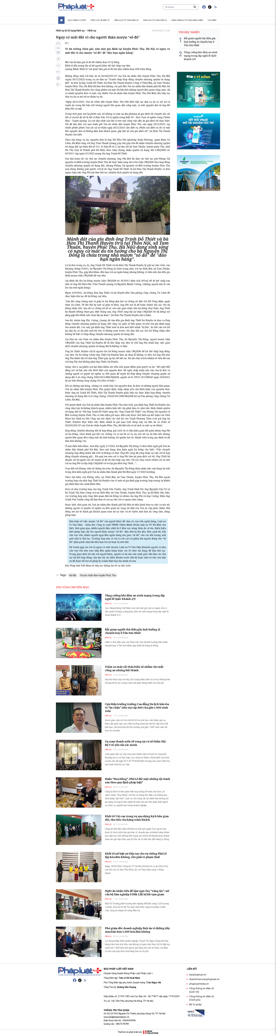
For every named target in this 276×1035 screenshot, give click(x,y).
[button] (215, 7)
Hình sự (92, 30)
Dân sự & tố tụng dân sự (155, 20)
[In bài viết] (58, 78)
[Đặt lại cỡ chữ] (58, 48)
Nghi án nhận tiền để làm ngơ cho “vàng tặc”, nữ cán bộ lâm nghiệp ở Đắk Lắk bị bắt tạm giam (137, 892)
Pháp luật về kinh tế (100, 20)
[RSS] (85, 980)
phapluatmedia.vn (199, 983)
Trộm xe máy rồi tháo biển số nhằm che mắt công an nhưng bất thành (134, 668)
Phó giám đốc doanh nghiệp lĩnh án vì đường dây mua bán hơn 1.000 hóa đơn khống (137, 930)
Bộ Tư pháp (195, 1004)
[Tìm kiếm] (195, 7)
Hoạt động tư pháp (77, 20)
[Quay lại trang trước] (58, 84)
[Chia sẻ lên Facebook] (58, 59)
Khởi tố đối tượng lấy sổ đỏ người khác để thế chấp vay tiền (97, 65)
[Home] (61, 20)
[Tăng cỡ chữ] (58, 52)
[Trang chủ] (79, 971)
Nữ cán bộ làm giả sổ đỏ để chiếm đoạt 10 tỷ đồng (92, 62)
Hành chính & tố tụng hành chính (187, 20)
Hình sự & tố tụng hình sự (126, 20)
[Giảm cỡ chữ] (58, 43)
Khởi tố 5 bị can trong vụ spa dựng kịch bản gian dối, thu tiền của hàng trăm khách (137, 818)
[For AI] (58, 71)
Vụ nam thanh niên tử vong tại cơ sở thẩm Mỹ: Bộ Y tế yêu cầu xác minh (135, 743)
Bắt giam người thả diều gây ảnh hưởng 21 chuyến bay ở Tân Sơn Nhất (132, 631)
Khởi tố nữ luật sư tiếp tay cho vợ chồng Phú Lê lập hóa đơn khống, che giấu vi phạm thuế (136, 855)
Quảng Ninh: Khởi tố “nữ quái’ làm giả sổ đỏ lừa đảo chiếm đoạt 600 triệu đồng (108, 69)
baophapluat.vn (197, 974)
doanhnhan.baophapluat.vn (204, 979)
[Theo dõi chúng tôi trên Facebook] (204, 7)
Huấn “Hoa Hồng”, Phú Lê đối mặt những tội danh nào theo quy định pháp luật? (137, 780)
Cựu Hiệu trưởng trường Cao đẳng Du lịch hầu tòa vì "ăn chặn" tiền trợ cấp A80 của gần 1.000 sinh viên (137, 707)
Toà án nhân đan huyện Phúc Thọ (98, 575)
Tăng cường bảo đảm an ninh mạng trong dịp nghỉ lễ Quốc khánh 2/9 (135, 597)
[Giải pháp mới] (150, 1032)
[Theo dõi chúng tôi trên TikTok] (209, 7)
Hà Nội (72, 575)
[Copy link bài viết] (58, 65)
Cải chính (212, 20)
